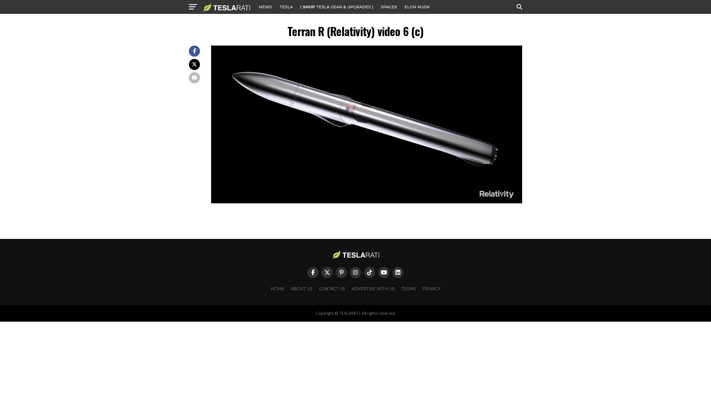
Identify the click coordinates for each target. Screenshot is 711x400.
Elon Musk (417, 6)
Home (277, 288)
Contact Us (332, 288)
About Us (301, 288)
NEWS (265, 6)
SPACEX (389, 6)
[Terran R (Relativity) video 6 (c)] (366, 201)
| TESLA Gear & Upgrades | (336, 6)
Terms (408, 288)
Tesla (286, 6)
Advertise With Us (373, 288)
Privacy (431, 288)
